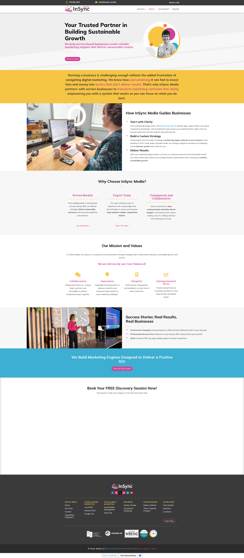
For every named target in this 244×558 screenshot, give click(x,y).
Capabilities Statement (69, 516)
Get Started (163, 9)
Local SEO (88, 507)
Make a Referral (149, 505)
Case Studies (168, 505)
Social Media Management (109, 508)
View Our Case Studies (122, 369)
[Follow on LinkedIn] (127, 492)
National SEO (90, 510)
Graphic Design (130, 505)
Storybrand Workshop (128, 509)
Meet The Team (122, 226)
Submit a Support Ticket (146, 548)
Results (176, 9)
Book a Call (174, 2)
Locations (167, 512)
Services (141, 9)
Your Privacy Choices (128, 555)
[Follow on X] (120, 492)
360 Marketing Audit (166, 126)
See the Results (83, 226)
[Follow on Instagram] (116, 492)
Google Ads (89, 514)
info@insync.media (107, 2)
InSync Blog (169, 521)
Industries (167, 508)
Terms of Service (127, 548)
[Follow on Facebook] (112, 492)
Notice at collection (110, 555)
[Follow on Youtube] (131, 492)
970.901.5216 (74, 2)
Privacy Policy (112, 548)
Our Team (69, 508)
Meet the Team (72, 59)
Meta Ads (108, 513)
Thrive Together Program (149, 509)
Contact (68, 512)
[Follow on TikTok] (123, 492)
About (151, 9)
